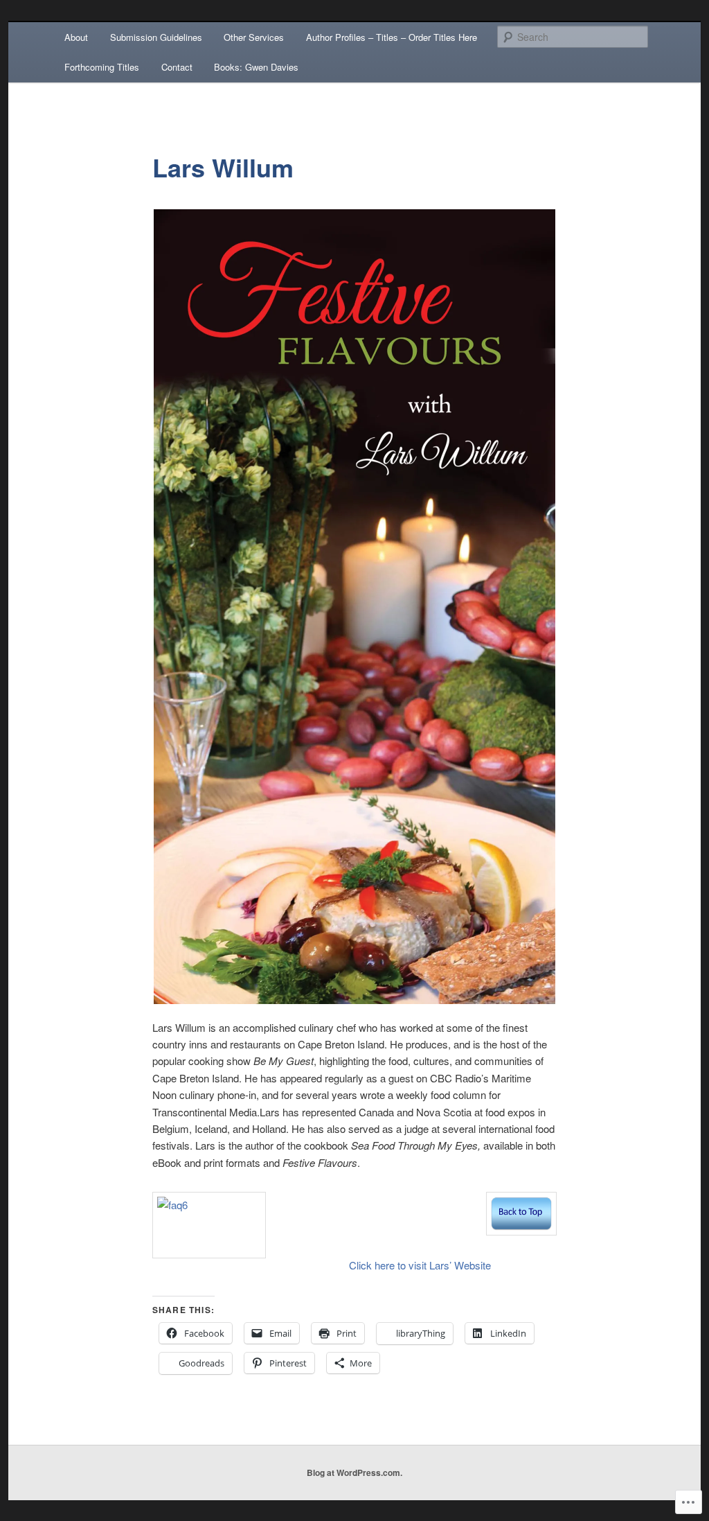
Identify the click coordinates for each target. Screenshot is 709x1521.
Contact (176, 66)
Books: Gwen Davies (256, 66)
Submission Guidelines (156, 37)
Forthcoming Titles (101, 66)
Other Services (254, 37)
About (76, 37)
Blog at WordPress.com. (354, 1472)
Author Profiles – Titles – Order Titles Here (391, 37)
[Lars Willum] (521, 1231)
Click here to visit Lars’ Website (420, 1265)
